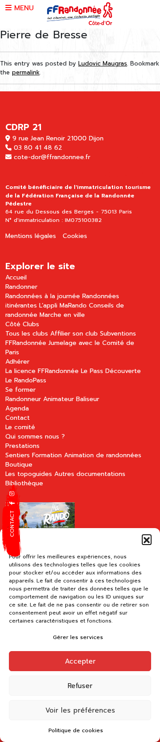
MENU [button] (23, 8)
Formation (47, 455)
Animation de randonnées (102, 455)
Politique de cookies (75, 730)
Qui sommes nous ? (35, 436)
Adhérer (17, 361)
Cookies (75, 236)
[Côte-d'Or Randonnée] (80, 13)
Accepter (80, 661)
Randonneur (23, 399)
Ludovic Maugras (102, 63)
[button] (146, 539)
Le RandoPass (25, 380)
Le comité (20, 427)
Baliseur (87, 399)
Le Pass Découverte (111, 371)
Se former (20, 389)
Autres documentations (89, 474)
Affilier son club (74, 333)
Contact (17, 417)
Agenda (17, 408)
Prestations (22, 446)
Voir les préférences (80, 710)
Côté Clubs (22, 324)
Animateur (58, 399)
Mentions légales (30, 236)
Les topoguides (28, 474)
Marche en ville (62, 315)
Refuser (80, 686)
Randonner (21, 286)
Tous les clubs (26, 333)
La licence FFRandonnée (42, 371)
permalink (26, 72)
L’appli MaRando (63, 305)
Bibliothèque (24, 483)
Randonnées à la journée (42, 296)
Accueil (16, 277)
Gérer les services (78, 637)
